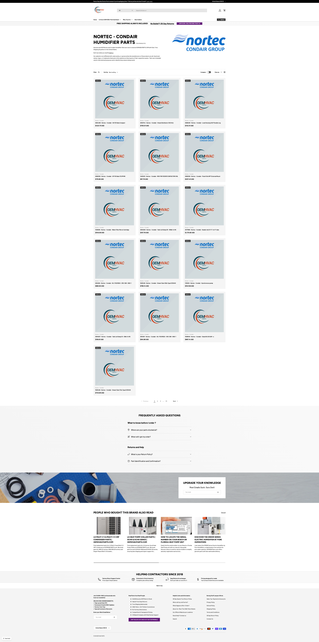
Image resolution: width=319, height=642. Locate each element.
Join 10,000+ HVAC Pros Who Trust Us (189, 23)
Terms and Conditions (213, 612)
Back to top (159, 585)
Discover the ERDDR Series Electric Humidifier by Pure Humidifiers (208, 539)
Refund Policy (211, 605)
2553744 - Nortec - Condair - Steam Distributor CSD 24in (157, 123)
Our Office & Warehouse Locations (183, 612)
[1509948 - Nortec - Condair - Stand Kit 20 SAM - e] (204, 312)
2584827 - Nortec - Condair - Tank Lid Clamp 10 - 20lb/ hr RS (112, 336)
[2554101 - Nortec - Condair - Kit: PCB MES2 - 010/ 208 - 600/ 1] (159, 312)
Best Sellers (138, 19)
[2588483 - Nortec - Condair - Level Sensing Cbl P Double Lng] (204, 99)
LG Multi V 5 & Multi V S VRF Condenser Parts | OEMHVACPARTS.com (106, 539)
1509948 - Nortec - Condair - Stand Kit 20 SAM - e (199, 336)
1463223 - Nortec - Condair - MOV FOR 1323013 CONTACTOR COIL (159, 176)
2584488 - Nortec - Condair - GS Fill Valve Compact (110, 123)
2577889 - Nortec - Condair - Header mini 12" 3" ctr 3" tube (202, 229)
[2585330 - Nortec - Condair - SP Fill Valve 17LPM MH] (114, 152)
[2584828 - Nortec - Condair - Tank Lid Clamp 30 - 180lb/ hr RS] (159, 206)
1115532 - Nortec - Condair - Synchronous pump (199, 283)
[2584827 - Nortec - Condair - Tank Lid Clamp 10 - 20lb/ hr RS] (114, 312)
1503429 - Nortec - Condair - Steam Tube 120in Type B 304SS (158, 283)
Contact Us (210, 619)
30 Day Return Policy (213, 615)
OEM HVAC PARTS (101, 636)
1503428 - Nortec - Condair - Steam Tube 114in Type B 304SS (113, 390)
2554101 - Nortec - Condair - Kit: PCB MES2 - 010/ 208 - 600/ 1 (158, 336)
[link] (144, 401)
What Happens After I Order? (181, 605)
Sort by (106, 72)
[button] (224, 10)
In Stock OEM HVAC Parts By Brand (109, 19)
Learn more (149, 1)
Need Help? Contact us (179, 615)
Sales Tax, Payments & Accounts (216, 599)
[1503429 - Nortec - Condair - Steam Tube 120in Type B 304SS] (159, 259)
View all (223, 512)
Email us (110, 53)
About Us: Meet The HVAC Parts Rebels (184, 609)
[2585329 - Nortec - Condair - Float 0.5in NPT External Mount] (204, 152)
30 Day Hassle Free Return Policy (182, 599)
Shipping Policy (211, 609)
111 (166, 401)
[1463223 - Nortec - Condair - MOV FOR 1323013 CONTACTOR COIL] (159, 152)
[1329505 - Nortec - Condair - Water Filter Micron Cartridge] (114, 206)
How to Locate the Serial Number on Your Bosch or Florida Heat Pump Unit (174, 539)
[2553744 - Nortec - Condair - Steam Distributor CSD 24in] (159, 99)
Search (175, 619)
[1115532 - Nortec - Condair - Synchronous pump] (204, 259)
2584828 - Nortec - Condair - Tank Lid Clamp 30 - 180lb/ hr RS (158, 229)
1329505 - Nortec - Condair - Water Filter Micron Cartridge (112, 229)
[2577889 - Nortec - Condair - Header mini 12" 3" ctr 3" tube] (204, 206)
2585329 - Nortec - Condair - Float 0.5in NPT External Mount (202, 176)
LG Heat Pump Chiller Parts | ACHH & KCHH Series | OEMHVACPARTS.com (141, 539)
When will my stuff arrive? (180, 602)
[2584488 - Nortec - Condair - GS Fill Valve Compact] (114, 99)
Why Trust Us (127, 19)
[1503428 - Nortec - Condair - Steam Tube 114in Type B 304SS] (114, 366)
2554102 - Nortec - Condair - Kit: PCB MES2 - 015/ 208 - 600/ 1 (113, 283)
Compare (203, 72)
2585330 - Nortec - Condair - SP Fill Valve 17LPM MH (110, 176)
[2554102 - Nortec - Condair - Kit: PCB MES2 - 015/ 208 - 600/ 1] (114, 259)
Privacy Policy (211, 602)
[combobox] (162, 10)
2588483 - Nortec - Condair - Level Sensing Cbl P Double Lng (203, 123)
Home (95, 19)
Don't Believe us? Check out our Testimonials (144, 619)
